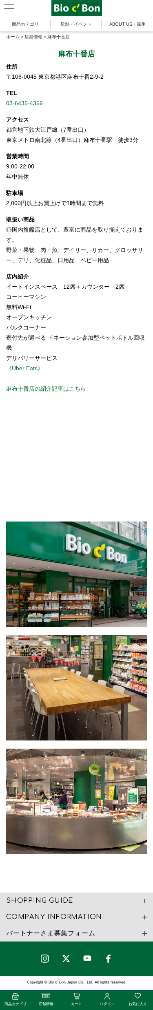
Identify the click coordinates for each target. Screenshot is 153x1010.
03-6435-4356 (24, 103)
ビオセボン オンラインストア (76, 8)
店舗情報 (33, 36)
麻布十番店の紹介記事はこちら (46, 388)
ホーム (13, 36)
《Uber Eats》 (24, 368)
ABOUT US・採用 (127, 24)
